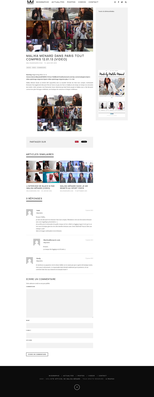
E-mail (28, 330)
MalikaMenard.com (34, 63)
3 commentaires (41, 67)
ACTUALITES (58, 2)
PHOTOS (71, 2)
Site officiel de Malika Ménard (65, 379)
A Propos (110, 379)
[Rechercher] (126, 2)
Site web (29, 340)
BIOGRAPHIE (42, 2)
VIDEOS (82, 2)
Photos (29, 67)
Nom (28, 320)
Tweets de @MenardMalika (106, 11)
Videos (34, 67)
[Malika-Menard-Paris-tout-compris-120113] (59, 112)
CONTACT (93, 2)
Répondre (39, 213)
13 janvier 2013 (89, 210)
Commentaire (30, 286)
